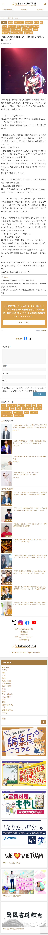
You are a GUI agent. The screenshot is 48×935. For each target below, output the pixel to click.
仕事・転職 (6, 683)
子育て (4, 670)
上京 (4, 22)
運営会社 (24, 632)
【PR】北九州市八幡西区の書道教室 (13, 929)
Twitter (6, 277)
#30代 (11, 22)
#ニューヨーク (16, 29)
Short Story (40, 9)
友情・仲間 (6, 667)
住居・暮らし (7, 694)
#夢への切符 (28, 33)
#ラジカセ (5, 33)
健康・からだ (7, 705)
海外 (4, 673)
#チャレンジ (19, 22)
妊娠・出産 (6, 681)
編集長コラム (7, 710)
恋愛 (4, 675)
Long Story (24, 9)
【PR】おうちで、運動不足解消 (11, 896)
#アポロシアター (16, 33)
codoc (44, 330)
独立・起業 (6, 686)
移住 (4, 689)
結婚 (4, 678)
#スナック (5, 29)
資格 (4, 691)
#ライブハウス (34, 26)
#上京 (36, 22)
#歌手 (19, 26)
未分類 (4, 713)
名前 (4, 366)
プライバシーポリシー (24, 637)
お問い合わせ (24, 640)
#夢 (41, 22)
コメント (6, 347)
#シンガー (11, 26)
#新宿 (36, 29)
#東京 (4, 26)
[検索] (43, 722)
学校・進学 (6, 697)
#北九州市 (28, 22)
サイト (5, 381)
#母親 (25, 26)
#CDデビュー (27, 29)
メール (5, 373)
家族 (4, 699)
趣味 (4, 702)
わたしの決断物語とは (8, 9)
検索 (4, 719)
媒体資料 (24, 634)
